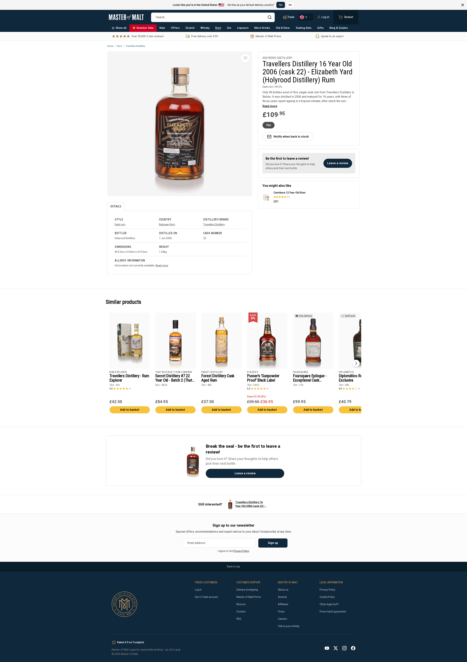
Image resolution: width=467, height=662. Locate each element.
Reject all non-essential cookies (235, 363)
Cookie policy (284, 353)
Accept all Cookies (275, 363)
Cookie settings (194, 363)
